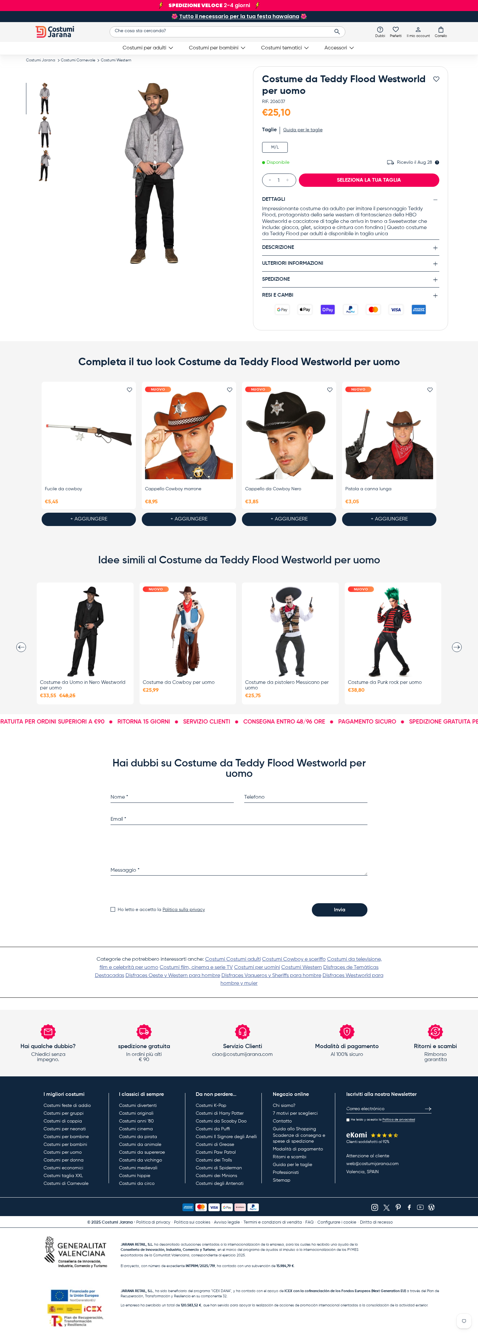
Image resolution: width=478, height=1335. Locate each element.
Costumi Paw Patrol (216, 1152)
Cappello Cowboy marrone (173, 489)
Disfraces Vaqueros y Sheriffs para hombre (271, 975)
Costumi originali (136, 1113)
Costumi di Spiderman (219, 1168)
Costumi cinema (136, 1129)
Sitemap (281, 1180)
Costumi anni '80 (136, 1121)
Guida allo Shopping (294, 1129)
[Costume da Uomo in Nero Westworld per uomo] (85, 631)
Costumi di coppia (63, 1121)
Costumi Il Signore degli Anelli (226, 1137)
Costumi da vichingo (140, 1160)
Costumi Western (116, 60)
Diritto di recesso (376, 1222)
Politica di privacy (153, 1222)
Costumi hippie (134, 1176)
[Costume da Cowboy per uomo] (188, 631)
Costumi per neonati (65, 1129)
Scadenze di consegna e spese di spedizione (299, 1138)
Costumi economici (63, 1168)
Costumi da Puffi (213, 1129)
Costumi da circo (136, 1183)
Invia (339, 910)
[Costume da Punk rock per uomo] (393, 631)
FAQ (309, 1222)
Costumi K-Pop (211, 1105)
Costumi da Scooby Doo (221, 1121)
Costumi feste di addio (67, 1105)
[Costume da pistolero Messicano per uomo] (290, 631)
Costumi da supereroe (142, 1152)
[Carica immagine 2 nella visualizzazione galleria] (44, 132)
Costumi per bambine (66, 1137)
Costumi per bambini (213, 48)
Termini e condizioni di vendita (273, 1222)
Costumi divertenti (138, 1105)
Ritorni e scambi (289, 1157)
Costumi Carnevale (78, 60)
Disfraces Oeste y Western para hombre (173, 975)
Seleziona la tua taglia (369, 180)
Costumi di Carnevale (66, 1183)
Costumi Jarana (40, 60)
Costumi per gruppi (64, 1113)
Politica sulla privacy (184, 909)
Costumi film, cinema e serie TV (196, 967)
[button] (441, 32)
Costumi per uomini (257, 967)
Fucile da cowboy (63, 489)
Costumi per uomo (63, 1152)
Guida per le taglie (292, 1164)
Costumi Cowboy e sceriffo (294, 959)
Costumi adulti (243, 959)
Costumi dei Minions (216, 1176)
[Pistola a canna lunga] (389, 435)
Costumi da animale (140, 1144)
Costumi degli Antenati (220, 1183)
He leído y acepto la (383, 1119)
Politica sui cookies (192, 1222)
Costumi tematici (281, 48)
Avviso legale (227, 1222)
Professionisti (286, 1172)
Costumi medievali (138, 1168)
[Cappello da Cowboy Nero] (289, 435)
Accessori (336, 48)
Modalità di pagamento (298, 1149)
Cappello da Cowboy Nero (273, 489)
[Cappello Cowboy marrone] (189, 435)
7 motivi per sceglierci (295, 1113)
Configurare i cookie (336, 1222)
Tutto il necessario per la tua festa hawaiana (239, 16)
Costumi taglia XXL (63, 1176)
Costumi (215, 959)
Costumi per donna (64, 1160)
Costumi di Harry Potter (220, 1113)
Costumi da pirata (138, 1137)
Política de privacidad (398, 1119)
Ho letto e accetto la (161, 909)
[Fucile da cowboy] (89, 435)
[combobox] (227, 31)
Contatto (282, 1121)
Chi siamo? (284, 1105)
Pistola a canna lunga (368, 489)
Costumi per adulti (144, 48)
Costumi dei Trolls (214, 1160)
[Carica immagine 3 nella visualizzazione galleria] (44, 165)
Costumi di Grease (215, 1144)
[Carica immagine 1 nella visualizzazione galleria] (44, 98)
